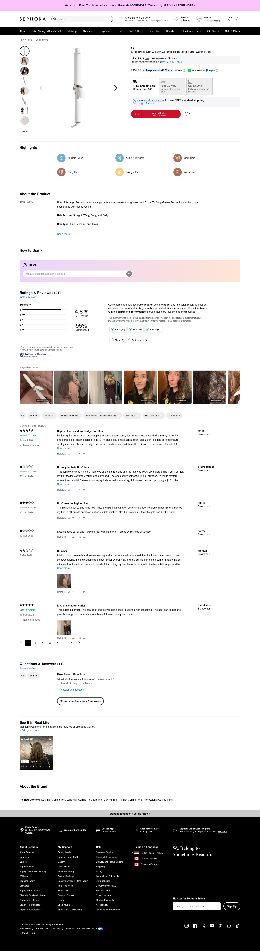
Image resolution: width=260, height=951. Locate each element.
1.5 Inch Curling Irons (130, 799)
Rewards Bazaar (66, 895)
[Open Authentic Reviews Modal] (51, 355)
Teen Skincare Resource (108, 909)
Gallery (61, 861)
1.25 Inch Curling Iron (53, 799)
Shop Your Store (66, 904)
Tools (29, 39)
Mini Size (154, 31)
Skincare (88, 31)
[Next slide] (115, 88)
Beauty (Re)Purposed (30, 904)
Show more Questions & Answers (80, 701)
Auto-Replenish (65, 885)
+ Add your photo (29, 730)
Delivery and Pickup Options (109, 861)
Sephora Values (27, 866)
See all (24, 133)
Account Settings (66, 875)
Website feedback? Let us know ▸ (130, 813)
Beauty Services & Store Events (73, 880)
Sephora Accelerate (29, 899)
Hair (120, 31)
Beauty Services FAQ (106, 885)
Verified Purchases (70, 415)
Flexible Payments (105, 899)
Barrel (164, 61)
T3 (132, 48)
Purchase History (66, 871)
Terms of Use (42, 928)
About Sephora (27, 852)
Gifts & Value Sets (191, 31)
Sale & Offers (232, 31)
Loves (61, 899)
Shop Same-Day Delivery (70, 909)
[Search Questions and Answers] (23, 675)
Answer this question (72, 689)
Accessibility (102, 904)
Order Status (64, 866)
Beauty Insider (65, 852)
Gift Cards (213, 31)
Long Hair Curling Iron (79, 799)
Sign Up (232, 906)
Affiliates (24, 875)
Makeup (72, 31)
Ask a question (159, 58)
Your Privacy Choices (87, 928)
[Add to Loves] (187, 114)
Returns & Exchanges (106, 856)
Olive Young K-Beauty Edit (46, 31)
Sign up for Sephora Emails (189, 898)
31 (72, 643)
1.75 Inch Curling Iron (105, 799)
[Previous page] (21, 643)
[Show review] (71, 387)
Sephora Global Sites (30, 890)
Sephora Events (27, 880)
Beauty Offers (64, 890)
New (22, 31)
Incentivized (42, 400)
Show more (63, 234)
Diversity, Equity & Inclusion (33, 895)
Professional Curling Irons (158, 799)
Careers (23, 861)
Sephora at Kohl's (104, 890)
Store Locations (103, 895)
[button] (184, 70)
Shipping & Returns (144, 103)
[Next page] (79, 643)
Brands (170, 31)
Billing (99, 871)
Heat (171, 61)
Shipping (100, 866)
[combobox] (82, 19)
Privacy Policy (26, 928)
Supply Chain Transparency (33, 871)
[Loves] (230, 18)
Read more (63, 448)
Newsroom (25, 856)
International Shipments (107, 875)
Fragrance (105, 31)
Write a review (28, 297)
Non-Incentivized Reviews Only (101, 415)
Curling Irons (42, 39)
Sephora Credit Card (68, 856)
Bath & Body (136, 31)
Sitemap (70, 928)
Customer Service (104, 852)
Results (178, 61)
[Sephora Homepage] (32, 19)
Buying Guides (103, 880)
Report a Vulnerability (30, 909)
